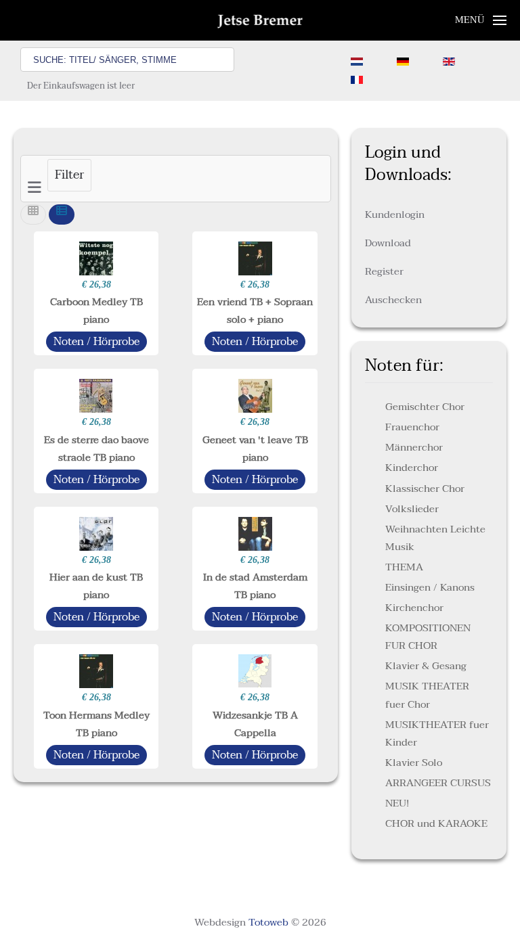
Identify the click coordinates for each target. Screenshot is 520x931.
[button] (481, 20)
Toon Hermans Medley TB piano (96, 724)
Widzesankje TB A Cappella (255, 724)
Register (384, 271)
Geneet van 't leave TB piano (255, 448)
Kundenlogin (395, 214)
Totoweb (268, 922)
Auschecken (393, 300)
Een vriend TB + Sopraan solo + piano (255, 310)
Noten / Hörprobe (96, 341)
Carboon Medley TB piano (96, 310)
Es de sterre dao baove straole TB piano (96, 448)
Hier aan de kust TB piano (96, 586)
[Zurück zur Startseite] (260, 20)
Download (388, 243)
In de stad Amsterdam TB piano (255, 586)
